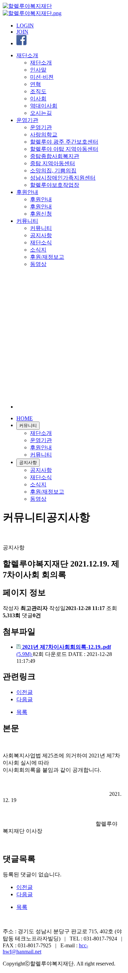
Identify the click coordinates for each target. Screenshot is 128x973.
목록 (21, 712)
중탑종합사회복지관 (54, 156)
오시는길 (41, 113)
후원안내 (27, 192)
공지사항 (41, 235)
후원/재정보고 (47, 257)
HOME (24, 418)
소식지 (38, 250)
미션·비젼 (42, 77)
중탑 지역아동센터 (52, 163)
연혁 (35, 84)
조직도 (38, 91)
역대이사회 (43, 106)
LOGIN (25, 25)
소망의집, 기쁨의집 (53, 170)
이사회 (38, 98)
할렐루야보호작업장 (54, 185)
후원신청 (41, 214)
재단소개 (27, 55)
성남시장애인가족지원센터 (63, 178)
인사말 (38, 70)
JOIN (22, 32)
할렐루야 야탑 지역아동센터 (64, 149)
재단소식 (41, 242)
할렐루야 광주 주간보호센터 (64, 142)
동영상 (38, 264)
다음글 (24, 699)
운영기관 (27, 120)
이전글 (24, 692)
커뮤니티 (27, 221)
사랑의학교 (43, 134)
